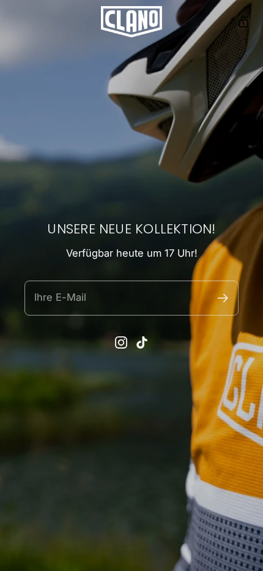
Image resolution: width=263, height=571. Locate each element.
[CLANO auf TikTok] (142, 342)
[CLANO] (131, 21)
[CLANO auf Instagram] (121, 342)
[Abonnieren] (223, 298)
